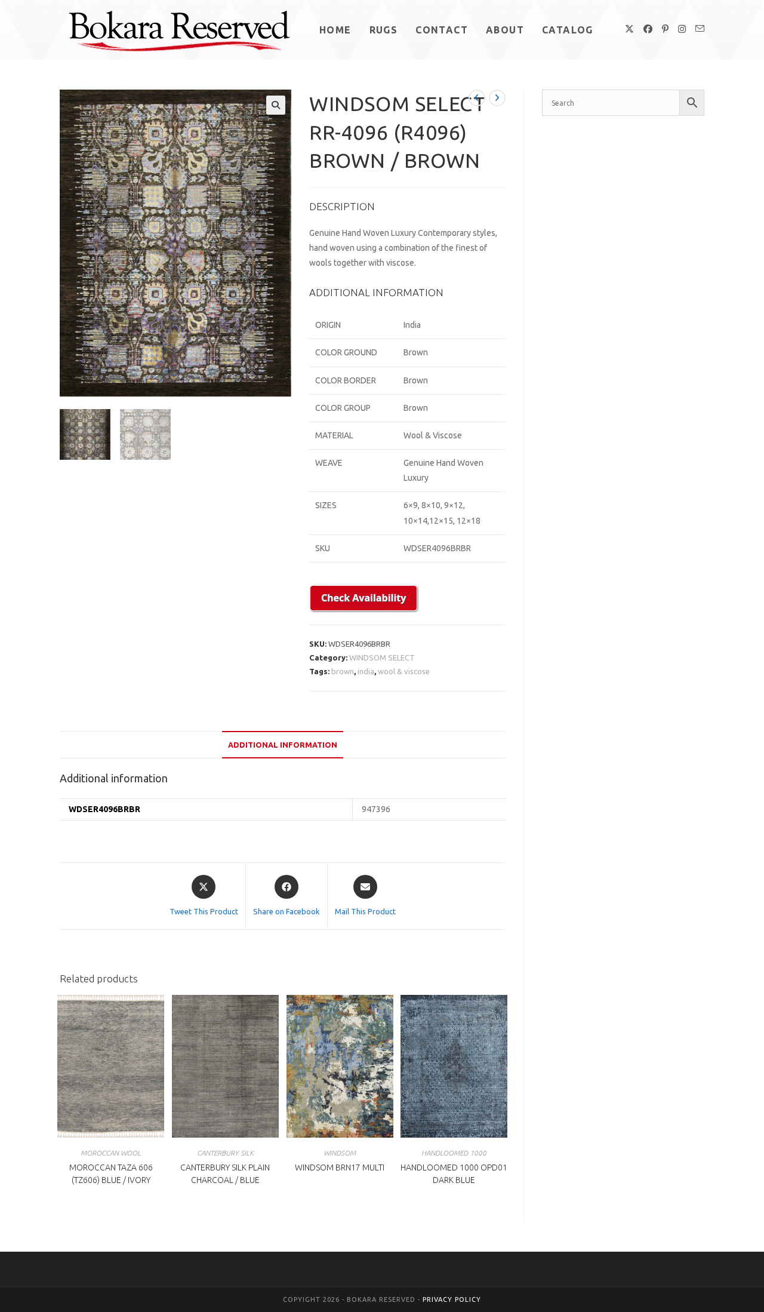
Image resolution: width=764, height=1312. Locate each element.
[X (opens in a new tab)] (629, 28)
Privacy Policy (452, 1299)
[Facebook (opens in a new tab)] (648, 28)
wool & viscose (404, 671)
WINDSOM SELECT (382, 657)
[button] (275, 105)
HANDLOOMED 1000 (453, 1153)
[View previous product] (477, 98)
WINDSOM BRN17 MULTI (339, 1167)
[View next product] (497, 98)
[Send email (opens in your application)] (700, 28)
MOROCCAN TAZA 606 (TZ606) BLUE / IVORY (111, 1174)
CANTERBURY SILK (225, 1153)
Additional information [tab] (282, 745)
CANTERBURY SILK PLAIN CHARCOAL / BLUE (225, 1174)
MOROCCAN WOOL (111, 1153)
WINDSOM (340, 1153)
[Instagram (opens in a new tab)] (682, 28)
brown (342, 671)
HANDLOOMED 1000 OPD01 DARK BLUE (454, 1174)
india (366, 671)
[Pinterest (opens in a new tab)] (665, 28)
